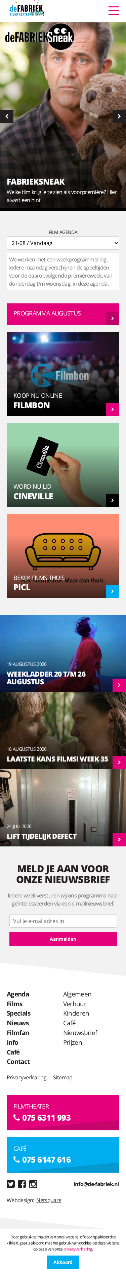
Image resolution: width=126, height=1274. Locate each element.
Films (15, 1003)
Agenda (18, 993)
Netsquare (48, 1200)
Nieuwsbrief (80, 1032)
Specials (18, 1013)
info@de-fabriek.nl (96, 1184)
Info (12, 1042)
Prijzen (72, 1042)
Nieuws (18, 1022)
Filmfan (18, 1032)
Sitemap (63, 1077)
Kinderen (76, 1013)
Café (13, 1052)
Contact (18, 1061)
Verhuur (75, 1003)
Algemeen (77, 993)
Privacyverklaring (26, 1077)
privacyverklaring (78, 1249)
